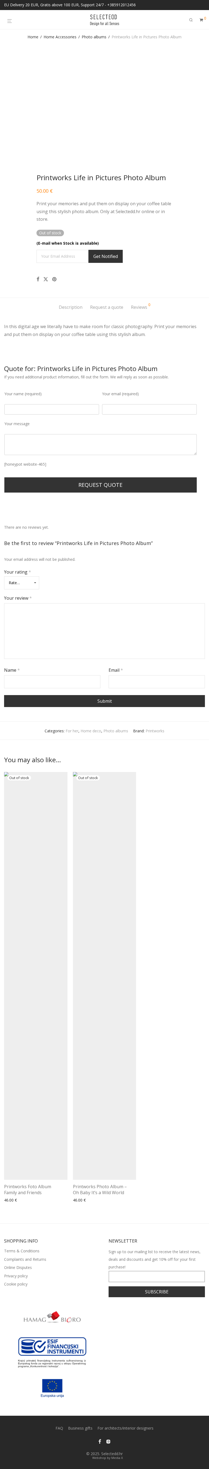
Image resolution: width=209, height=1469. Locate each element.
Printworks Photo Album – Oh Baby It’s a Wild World (100, 1190)
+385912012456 (121, 4)
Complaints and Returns (25, 1259)
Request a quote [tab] (106, 307)
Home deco (91, 730)
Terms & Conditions (21, 1250)
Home (32, 36)
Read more (12, 1200)
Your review (18, 598)
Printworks (155, 730)
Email (116, 670)
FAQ (59, 1428)
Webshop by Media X (107, 1458)
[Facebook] (99, 1441)
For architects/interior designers (125, 1428)
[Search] (191, 20)
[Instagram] (108, 1441)
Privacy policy (16, 1275)
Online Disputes (18, 1267)
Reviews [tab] (140, 306)
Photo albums (94, 36)
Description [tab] (70, 307)
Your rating (17, 572)
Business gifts (80, 1428)
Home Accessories (60, 36)
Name (12, 670)
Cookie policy (15, 1284)
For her (72, 730)
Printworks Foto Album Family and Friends (27, 1190)
